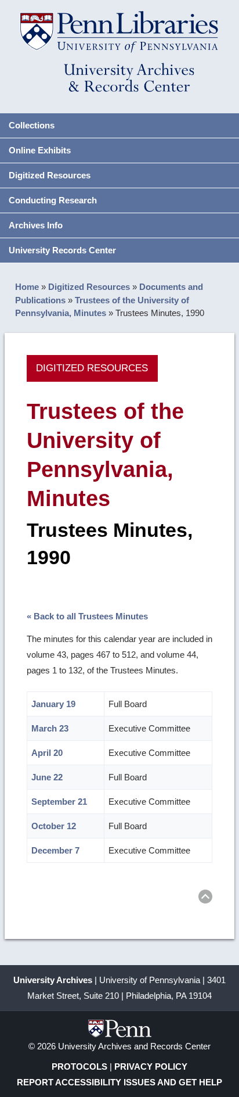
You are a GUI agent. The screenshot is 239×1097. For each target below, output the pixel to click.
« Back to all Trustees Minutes (87, 616)
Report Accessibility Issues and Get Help (119, 1082)
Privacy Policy (150, 1066)
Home (27, 287)
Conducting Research (53, 200)
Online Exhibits (40, 150)
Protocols (79, 1066)
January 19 (53, 704)
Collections (32, 125)
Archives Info (36, 225)
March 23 (49, 728)
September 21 (59, 801)
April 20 (47, 753)
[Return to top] (205, 898)
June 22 (47, 777)
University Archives (52, 980)
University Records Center (62, 250)
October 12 (53, 826)
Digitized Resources (49, 175)
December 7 (55, 850)
